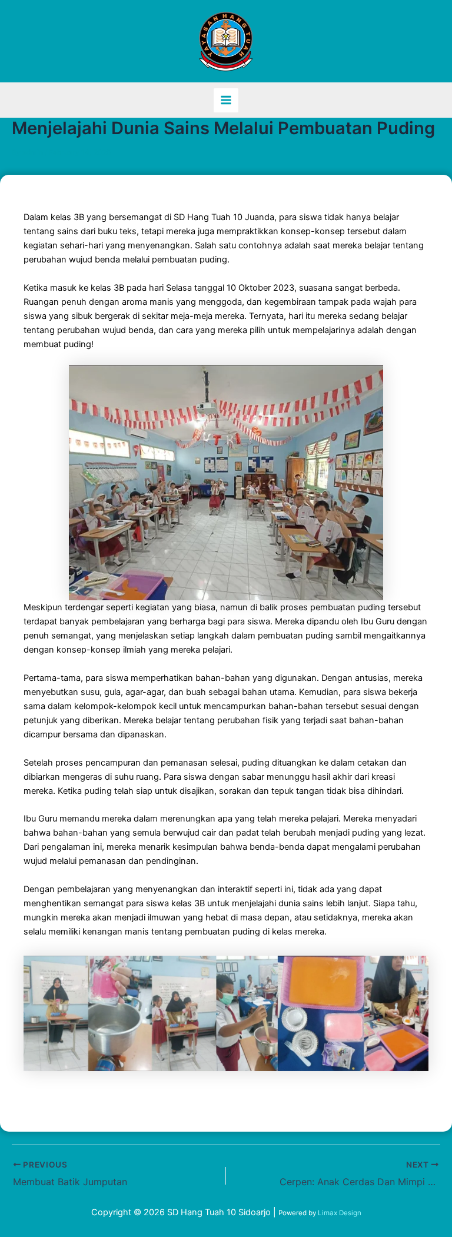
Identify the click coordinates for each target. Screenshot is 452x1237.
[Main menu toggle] (226, 100)
